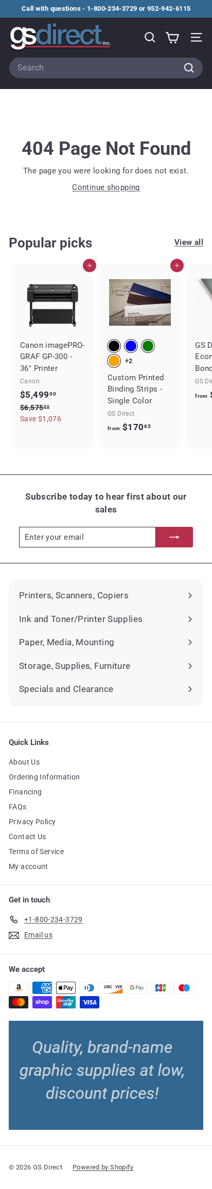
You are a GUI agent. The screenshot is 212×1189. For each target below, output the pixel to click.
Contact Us (27, 836)
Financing (25, 792)
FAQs (18, 807)
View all (188, 242)
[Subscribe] (174, 537)
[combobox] (106, 68)
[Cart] (172, 37)
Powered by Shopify (103, 1167)
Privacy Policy (32, 822)
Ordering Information (44, 777)
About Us (24, 762)
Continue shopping (105, 187)
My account (28, 866)
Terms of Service (36, 851)
